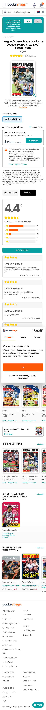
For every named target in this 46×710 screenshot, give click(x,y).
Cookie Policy (7, 662)
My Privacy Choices (9, 666)
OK (23, 367)
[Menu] (3, 4)
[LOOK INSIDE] (23, 96)
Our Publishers (7, 637)
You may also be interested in (12, 547)
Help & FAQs (27, 615)
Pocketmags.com (29, 681)
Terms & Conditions (9, 658)
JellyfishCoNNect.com (31, 689)
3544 (4, 410)
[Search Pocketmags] (5, 12)
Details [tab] (23, 337)
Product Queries (8, 676)
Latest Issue (8, 36)
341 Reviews (30, 56)
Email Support (28, 619)
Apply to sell (6, 696)
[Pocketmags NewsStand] (16, 4)
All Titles (5, 615)
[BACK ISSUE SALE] (11, 407)
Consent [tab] (8, 337)
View (4, 420)
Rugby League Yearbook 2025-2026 (10, 476)
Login (4, 701)
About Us (26, 676)
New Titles (6, 619)
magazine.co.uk (28, 685)
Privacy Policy (7, 645)
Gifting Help (27, 635)
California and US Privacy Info (11, 651)
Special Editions (12, 444)
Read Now (8, 434)
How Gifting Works (29, 631)
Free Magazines (8, 628)
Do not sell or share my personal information (23, 377)
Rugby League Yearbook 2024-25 (30, 476)
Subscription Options (18, 164)
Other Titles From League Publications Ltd (14, 494)
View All (40, 444)
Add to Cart (12, 420)
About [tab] (37, 337)
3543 (24, 410)
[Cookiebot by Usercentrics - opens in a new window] (32, 330)
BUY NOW (33, 140)
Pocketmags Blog (8, 632)
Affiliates (5, 681)
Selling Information (9, 692)
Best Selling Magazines (10, 624)
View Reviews (22, 250)
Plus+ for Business (9, 641)
